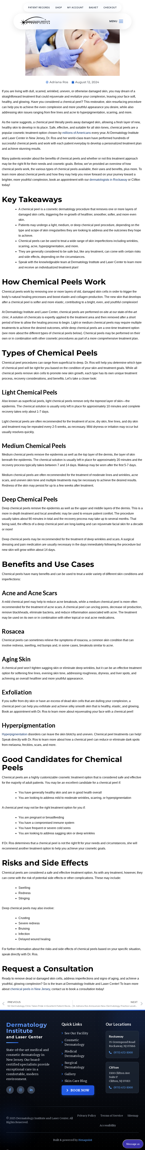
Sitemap (132, 1115)
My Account (75, 7)
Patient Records (39, 7)
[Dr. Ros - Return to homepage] (35, 21)
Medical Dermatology (74, 1053)
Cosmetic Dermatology (74, 1042)
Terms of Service (111, 1115)
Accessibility (108, 1125)
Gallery (70, 1074)
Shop (58, 7)
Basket (93, 7)
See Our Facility (76, 1033)
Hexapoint (85, 1140)
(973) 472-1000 (123, 1052)
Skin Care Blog (76, 1081)
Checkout (110, 7)
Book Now (80, 1090)
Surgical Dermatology (74, 1065)
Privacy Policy (86, 1115)
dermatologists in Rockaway (108, 179)
